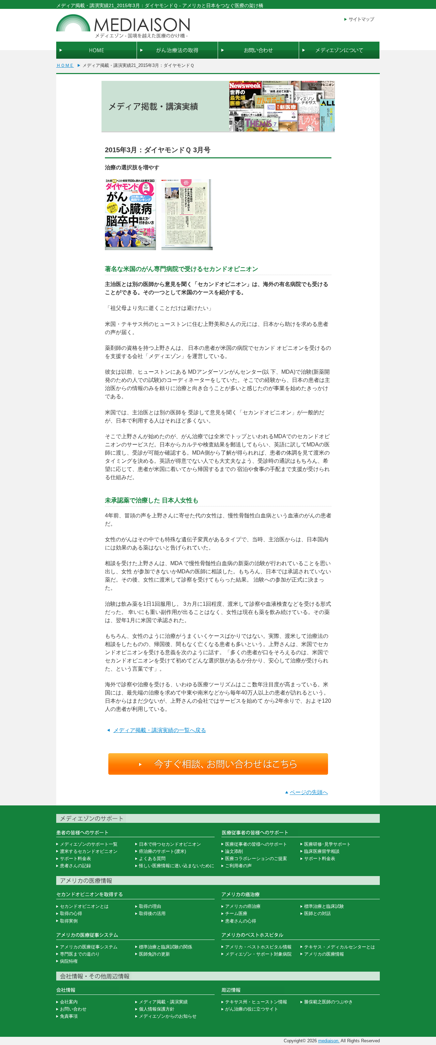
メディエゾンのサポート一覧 (89, 844)
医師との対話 (317, 913)
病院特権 (69, 961)
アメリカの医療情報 (324, 954)
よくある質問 (152, 858)
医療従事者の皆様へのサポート (256, 844)
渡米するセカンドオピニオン (89, 851)
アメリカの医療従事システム (89, 946)
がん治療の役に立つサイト (251, 1009)
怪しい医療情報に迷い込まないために (176, 865)
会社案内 (69, 1001)
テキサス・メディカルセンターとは (339, 946)
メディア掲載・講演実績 (163, 1001)
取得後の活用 (152, 913)
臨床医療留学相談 (322, 851)
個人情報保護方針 (156, 1009)
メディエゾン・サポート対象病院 (258, 954)
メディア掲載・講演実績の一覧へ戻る (159, 730)
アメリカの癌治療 (243, 906)
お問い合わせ (73, 1009)
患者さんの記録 (75, 865)
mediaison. (329, 1040)
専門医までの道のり (80, 954)
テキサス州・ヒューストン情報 (256, 1001)
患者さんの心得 (240, 921)
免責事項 (69, 1016)
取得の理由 (150, 906)
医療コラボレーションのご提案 (256, 858)
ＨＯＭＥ (65, 65)
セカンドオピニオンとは (84, 906)
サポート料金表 (75, 858)
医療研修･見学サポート (327, 844)
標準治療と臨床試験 (324, 906)
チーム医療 (236, 913)
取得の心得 (71, 913)
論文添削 (234, 851)
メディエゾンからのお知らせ (168, 1016)
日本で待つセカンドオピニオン (170, 844)
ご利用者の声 (238, 865)
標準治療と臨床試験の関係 (165, 946)
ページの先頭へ (309, 792)
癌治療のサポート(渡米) (162, 851)
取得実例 (69, 921)
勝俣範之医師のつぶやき (328, 1001)
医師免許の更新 (154, 954)
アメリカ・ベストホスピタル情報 (258, 946)
